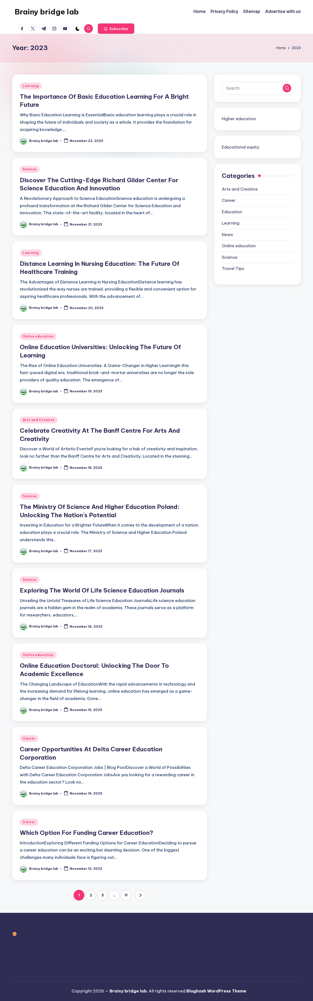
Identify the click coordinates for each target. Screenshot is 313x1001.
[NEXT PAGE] (140, 895)
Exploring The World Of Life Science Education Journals (102, 590)
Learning (31, 86)
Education (232, 212)
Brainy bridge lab (47, 11)
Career (29, 738)
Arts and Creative (39, 420)
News (227, 234)
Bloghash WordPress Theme (216, 991)
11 (125, 895)
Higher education (239, 118)
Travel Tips (233, 268)
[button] (116, 28)
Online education (38, 336)
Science (30, 169)
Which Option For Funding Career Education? (86, 832)
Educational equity (240, 147)
